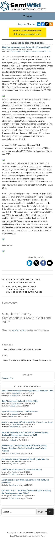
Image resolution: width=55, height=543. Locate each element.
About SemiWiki (38, 536)
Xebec (11, 416)
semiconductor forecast (21, 289)
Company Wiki (7, 378)
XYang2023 (16, 393)
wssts (39, 292)
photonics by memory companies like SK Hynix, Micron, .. (25, 459)
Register (22, 24)
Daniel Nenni (13, 396)
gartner (11, 287)
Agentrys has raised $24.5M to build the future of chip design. (27, 422)
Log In (31, 24)
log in (23, 330)
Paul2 (14, 472)
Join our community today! (27, 34)
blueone (15, 414)
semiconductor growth (20, 292)
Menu (29, 16)
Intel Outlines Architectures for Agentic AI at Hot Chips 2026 (27, 391)
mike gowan (29, 287)
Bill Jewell (8, 49)
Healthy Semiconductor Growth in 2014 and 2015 (26, 47)
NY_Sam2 (12, 440)
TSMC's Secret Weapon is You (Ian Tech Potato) (21, 469)
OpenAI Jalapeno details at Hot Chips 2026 (19, 401)
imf (19, 287)
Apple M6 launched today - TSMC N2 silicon (19, 411)
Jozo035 (12, 406)
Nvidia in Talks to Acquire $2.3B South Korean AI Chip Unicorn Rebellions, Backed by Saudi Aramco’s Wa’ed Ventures (24, 448)
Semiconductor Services (41, 51)
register (15, 330)
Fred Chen (15, 438)
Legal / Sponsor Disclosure (20, 536)
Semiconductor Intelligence (21, 51)
